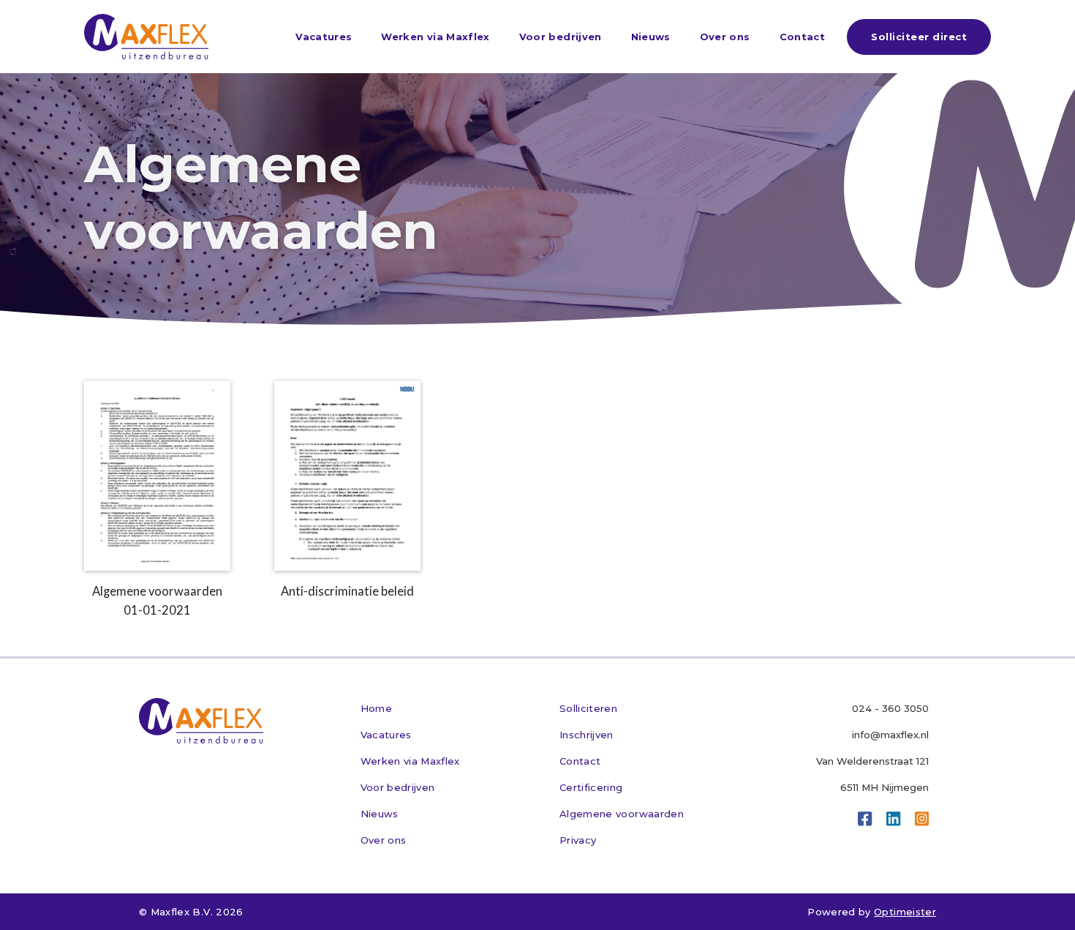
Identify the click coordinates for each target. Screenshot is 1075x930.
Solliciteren (588, 708)
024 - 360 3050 (890, 708)
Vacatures (323, 36)
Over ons (725, 36)
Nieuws (651, 36)
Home (376, 708)
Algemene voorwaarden (621, 814)
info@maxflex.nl (890, 734)
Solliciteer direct (919, 36)
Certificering (591, 787)
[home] (146, 36)
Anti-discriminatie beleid (347, 591)
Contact (802, 36)
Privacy (577, 840)
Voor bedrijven (560, 36)
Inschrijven (586, 734)
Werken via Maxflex (435, 36)
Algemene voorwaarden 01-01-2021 (157, 601)
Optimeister (905, 912)
